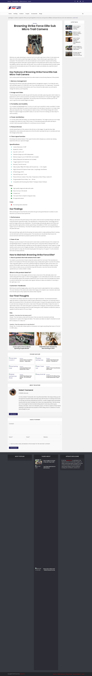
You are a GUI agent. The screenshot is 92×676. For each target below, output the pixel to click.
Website (46, 437)
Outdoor (21, 13)
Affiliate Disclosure (23, 1)
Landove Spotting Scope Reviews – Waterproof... (52, 360)
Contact (29, 1)
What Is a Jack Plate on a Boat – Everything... (77, 33)
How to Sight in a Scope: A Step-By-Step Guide (77, 48)
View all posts (13, 414)
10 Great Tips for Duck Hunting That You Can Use (77, 54)
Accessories (34, 13)
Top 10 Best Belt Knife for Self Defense (49, 467)
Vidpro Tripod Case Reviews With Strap (53, 368)
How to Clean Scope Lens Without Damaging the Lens (76, 40)
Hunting (15, 13)
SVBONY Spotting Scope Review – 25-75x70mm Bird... (26, 377)
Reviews (35, 23)
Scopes (27, 13)
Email (28, 437)
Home (10, 13)
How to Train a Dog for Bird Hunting (76, 27)
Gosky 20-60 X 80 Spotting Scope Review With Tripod (53, 376)
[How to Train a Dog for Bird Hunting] (69, 27)
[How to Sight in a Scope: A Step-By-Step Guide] (69, 48)
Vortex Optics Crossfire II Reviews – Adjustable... (26, 360)
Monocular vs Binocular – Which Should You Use (49, 569)
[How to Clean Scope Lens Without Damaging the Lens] (69, 39)
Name (11, 437)
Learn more (75, 17)
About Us (9, 1)
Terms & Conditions (77, 674)
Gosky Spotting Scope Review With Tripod (25, 368)
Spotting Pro (69, 460)
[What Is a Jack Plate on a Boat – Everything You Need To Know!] (69, 33)
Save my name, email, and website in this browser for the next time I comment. (30, 443)
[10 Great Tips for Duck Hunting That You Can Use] (69, 54)
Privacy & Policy (15, 1)
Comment (11, 423)
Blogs (40, 13)
